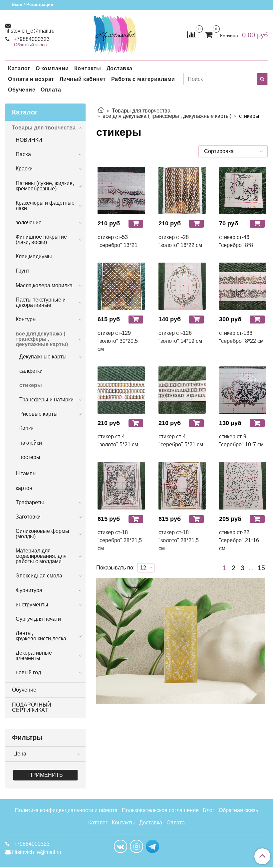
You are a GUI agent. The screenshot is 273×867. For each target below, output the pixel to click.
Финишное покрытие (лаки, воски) (41, 239)
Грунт (22, 271)
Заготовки (28, 517)
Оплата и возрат (31, 79)
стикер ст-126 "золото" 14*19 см (180, 337)
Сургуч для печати (38, 619)
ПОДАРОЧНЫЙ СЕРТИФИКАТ (31, 707)
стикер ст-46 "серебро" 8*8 (236, 241)
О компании (52, 68)
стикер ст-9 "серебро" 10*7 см (241, 440)
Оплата (51, 90)
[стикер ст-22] (242, 485)
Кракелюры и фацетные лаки (45, 205)
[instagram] (136, 846)
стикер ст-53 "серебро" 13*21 (117, 241)
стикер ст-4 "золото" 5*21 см (118, 440)
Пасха (23, 154)
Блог (208, 810)
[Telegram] (152, 846)
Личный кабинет (83, 79)
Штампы (26, 473)
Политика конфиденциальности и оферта (66, 810)
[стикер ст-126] (182, 286)
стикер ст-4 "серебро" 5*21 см (180, 440)
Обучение (21, 90)
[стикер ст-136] (242, 286)
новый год (28, 672)
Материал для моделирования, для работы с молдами (41, 556)
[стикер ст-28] (182, 190)
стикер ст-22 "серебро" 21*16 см (239, 540)
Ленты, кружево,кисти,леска (41, 635)
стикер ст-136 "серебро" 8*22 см (241, 337)
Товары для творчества (141, 110)
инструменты (32, 604)
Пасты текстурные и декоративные (41, 302)
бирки (26, 428)
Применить (45, 775)
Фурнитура (29, 590)
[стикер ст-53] (121, 190)
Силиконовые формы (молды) (42, 533)
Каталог (19, 68)
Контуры (26, 319)
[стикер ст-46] (242, 190)
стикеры (30, 385)
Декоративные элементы (34, 655)
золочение (29, 222)
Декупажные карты (43, 356)
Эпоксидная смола (39, 575)
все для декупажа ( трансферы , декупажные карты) (167, 116)
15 (261, 567)
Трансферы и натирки (46, 399)
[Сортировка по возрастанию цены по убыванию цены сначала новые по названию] (233, 151)
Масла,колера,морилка (44, 285)
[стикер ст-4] (121, 390)
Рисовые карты (38, 414)
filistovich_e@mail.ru (30, 31)
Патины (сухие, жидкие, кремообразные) (45, 185)
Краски (24, 168)
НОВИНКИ (29, 140)
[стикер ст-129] (121, 286)
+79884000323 (31, 39)
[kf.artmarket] (114, 33)
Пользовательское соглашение (160, 810)
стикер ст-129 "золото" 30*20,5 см (118, 341)
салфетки (31, 371)
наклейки (30, 443)
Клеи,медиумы (34, 256)
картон (24, 488)
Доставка (120, 68)
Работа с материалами (143, 79)
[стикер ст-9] (242, 390)
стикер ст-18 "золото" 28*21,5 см (178, 540)
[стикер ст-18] (121, 485)
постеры (29, 457)
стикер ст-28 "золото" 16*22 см (180, 241)
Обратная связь (238, 810)
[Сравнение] (191, 34)
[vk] (120, 846)
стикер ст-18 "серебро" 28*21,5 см (120, 540)
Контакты (87, 68)
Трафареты (30, 502)
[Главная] (101, 110)
